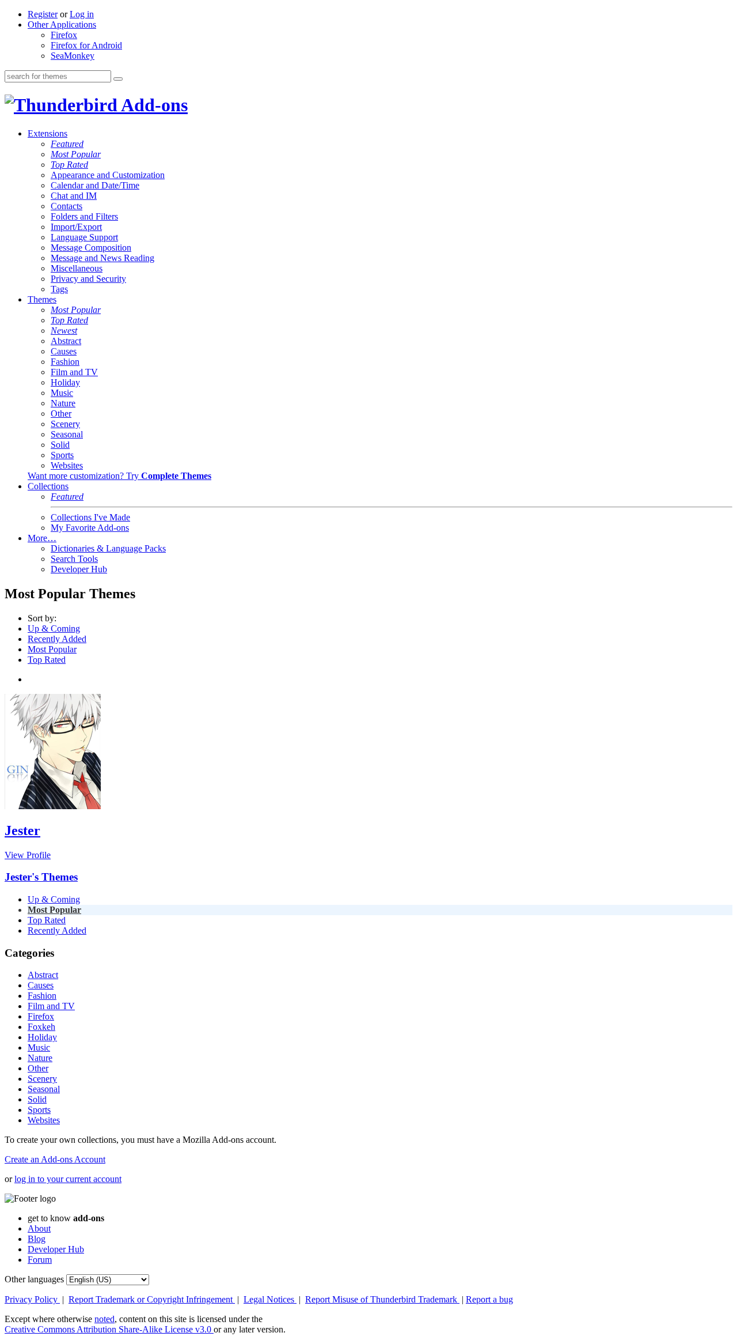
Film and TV (74, 372)
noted (104, 1319)
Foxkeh (41, 1027)
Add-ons (152, 105)
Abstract (66, 341)
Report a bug (489, 1299)
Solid (60, 445)
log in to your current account (67, 1179)
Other (61, 413)
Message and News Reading (102, 258)
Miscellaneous (76, 268)
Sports (62, 455)
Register (43, 14)
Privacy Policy (32, 1299)
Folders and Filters (84, 216)
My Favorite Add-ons (90, 528)
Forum (40, 1259)
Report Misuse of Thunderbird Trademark (382, 1299)
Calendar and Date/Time (95, 185)
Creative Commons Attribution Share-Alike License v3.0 (109, 1329)
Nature (63, 403)
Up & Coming (54, 628)
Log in (82, 14)
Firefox (64, 35)
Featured (67, 144)
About (39, 1228)
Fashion (65, 362)
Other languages (34, 1279)
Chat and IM (74, 196)
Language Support (84, 237)
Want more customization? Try (119, 476)
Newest (64, 330)
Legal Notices (270, 1299)
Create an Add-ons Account (55, 1159)
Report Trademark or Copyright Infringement (152, 1299)
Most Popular (76, 154)
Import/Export (76, 227)
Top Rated (69, 164)
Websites (67, 465)
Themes (42, 299)
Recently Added (57, 639)
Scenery (65, 424)
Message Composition (91, 247)
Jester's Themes (41, 877)
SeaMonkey (72, 56)
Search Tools (74, 559)
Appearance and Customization (108, 175)
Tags (59, 289)
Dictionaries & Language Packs (108, 548)
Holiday (65, 382)
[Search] (118, 79)
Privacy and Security (88, 279)
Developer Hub (79, 569)
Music (62, 393)
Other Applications (62, 24)
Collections (48, 486)
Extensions (47, 133)
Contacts (66, 206)
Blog (36, 1239)
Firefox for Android (86, 45)
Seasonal (67, 434)
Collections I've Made (90, 517)
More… (42, 538)
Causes (64, 351)
